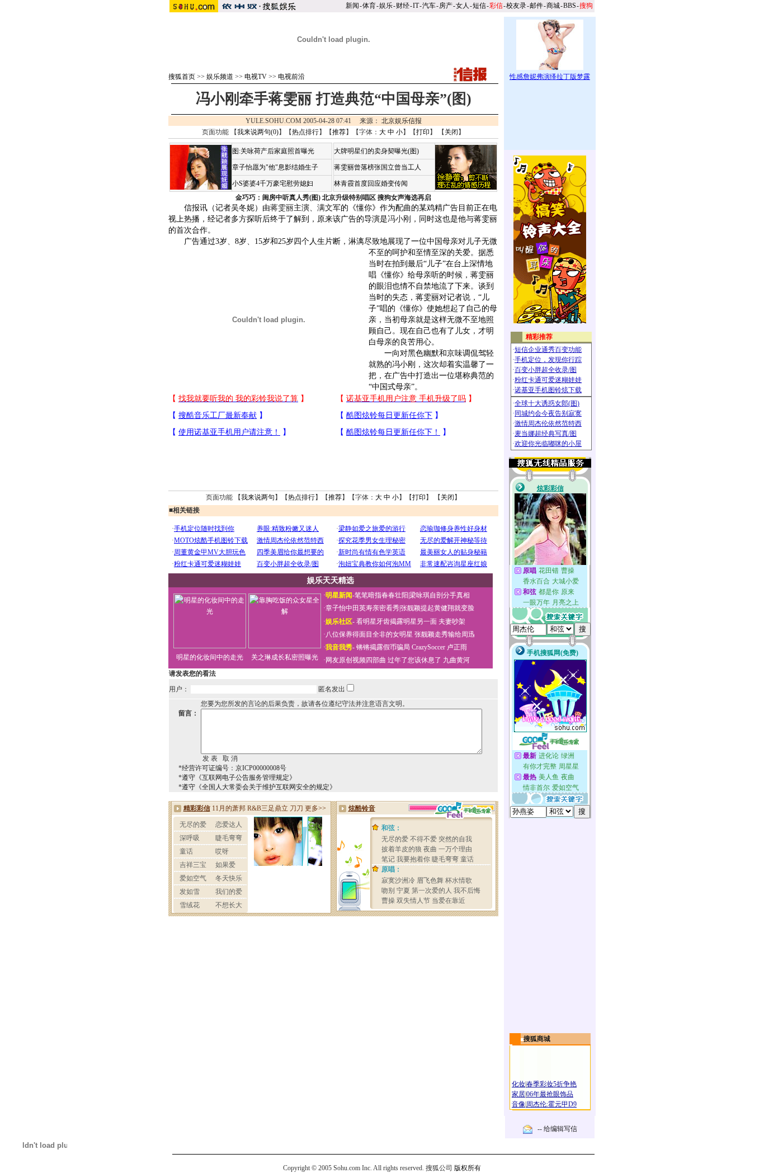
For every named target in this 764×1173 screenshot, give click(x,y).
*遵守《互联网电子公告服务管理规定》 (237, 777)
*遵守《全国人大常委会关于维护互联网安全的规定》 (257, 787)
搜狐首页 (181, 77)
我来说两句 (258, 497)
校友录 (516, 6)
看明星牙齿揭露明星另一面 (396, 621)
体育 (369, 6)
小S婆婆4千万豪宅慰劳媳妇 (272, 183)
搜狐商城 (537, 1039)
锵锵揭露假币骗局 (383, 647)
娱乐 (386, 6)
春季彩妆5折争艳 (551, 1084)
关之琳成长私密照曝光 (284, 657)
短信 (479, 6)
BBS (569, 6)
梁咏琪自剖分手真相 (439, 595)
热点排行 (305, 132)
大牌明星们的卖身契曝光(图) (376, 151)
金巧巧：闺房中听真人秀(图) (277, 197)
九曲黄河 (456, 660)
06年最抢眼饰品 (549, 1094)
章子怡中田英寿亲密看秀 (362, 608)
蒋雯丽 (282, 208)
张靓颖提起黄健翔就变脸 (437, 608)
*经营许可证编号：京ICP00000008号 (232, 768)
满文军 (329, 208)
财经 (402, 6)
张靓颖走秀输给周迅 (444, 634)
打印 (423, 132)
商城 (553, 6)
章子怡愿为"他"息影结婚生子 (275, 167)
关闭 (451, 132)
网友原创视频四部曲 (356, 660)
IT (416, 6)
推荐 (339, 132)
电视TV (255, 77)
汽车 (429, 6)
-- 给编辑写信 (557, 1129)
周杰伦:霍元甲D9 (551, 1104)
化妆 (518, 1084)
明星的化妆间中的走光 (209, 657)
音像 (518, 1104)
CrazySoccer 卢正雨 (439, 647)
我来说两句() (258, 132)
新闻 (352, 6)
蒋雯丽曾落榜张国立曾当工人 (377, 167)
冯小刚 (399, 219)
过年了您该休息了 (414, 660)
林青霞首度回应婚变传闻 (371, 183)
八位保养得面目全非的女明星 (369, 634)
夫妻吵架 (451, 621)
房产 (445, 6)
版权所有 (467, 1168)
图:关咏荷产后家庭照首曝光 (273, 151)
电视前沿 (291, 77)
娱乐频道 (219, 77)
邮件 (536, 6)
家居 (518, 1094)
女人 (462, 6)
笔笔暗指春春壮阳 (381, 595)
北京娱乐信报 (401, 121)
